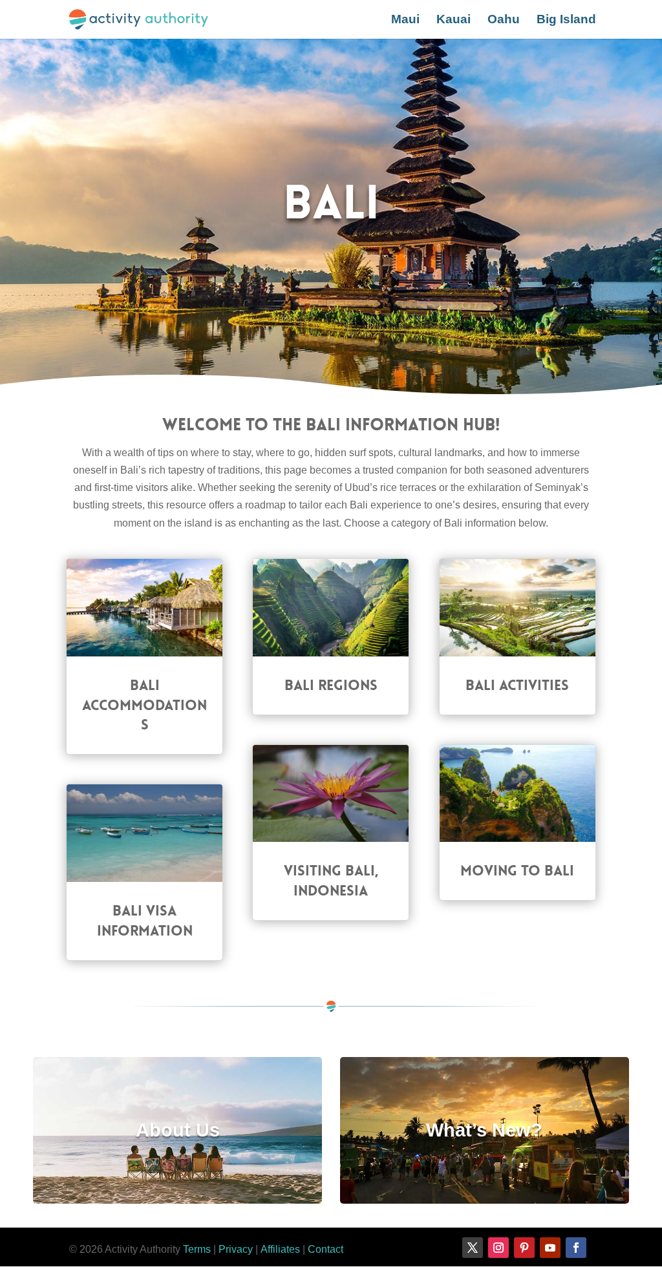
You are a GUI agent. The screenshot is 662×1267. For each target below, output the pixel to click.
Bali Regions (331, 685)
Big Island (566, 20)
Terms (197, 1249)
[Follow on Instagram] (498, 1247)
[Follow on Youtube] (550, 1247)
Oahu (503, 20)
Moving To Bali (517, 871)
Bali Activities (517, 685)
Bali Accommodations (144, 705)
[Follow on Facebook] (576, 1247)
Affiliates (280, 1249)
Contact (325, 1249)
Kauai (453, 20)
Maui (405, 20)
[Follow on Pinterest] (524, 1247)
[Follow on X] (472, 1247)
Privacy (236, 1249)
